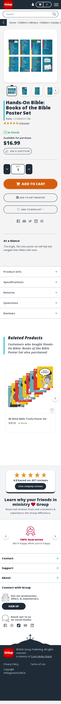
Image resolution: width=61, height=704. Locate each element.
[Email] (24, 221)
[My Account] (33, 4)
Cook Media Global (41, 656)
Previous (5, 90)
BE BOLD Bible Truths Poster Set (28, 418)
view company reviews (30, 486)
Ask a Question (20, 151)
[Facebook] (18, 221)
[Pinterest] (42, 221)
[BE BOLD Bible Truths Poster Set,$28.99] (30, 388)
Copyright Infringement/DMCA (15, 671)
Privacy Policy (11, 664)
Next (55, 90)
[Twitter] (30, 221)
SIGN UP (13, 606)
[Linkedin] (36, 221)
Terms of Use (38, 664)
